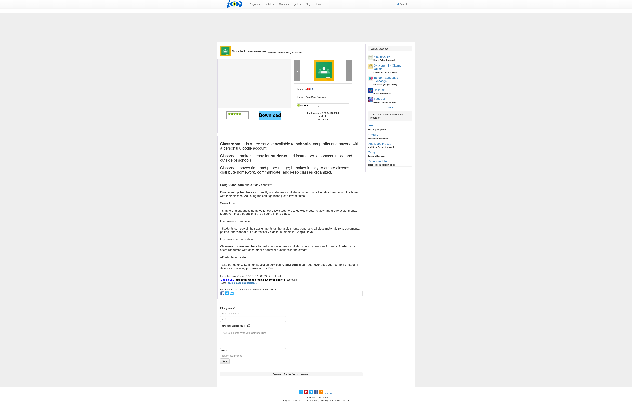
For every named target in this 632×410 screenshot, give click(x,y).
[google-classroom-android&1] (229, 114)
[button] (297, 70)
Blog (308, 4)
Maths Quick (382, 56)
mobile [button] (269, 4)
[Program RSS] (321, 393)
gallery (297, 4)
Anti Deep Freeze (379, 143)
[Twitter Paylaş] (227, 294)
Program (253, 4)
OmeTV (373, 134)
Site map (328, 393)
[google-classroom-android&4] (237, 114)
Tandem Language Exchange (386, 79)
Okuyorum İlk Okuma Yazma (387, 67)
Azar (371, 126)
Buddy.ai (379, 98)
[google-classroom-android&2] (232, 114)
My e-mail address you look (235, 325)
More (390, 107)
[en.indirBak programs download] (234, 4)
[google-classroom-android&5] (239, 114)
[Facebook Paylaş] (222, 294)
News (318, 4)
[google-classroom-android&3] (234, 114)
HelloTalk (379, 89)
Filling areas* (227, 308)
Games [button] (283, 4)
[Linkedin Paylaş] (232, 294)
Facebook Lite (377, 161)
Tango (372, 152)
